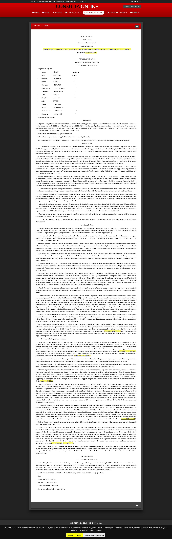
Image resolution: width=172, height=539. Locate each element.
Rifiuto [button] (79, 535)
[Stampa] (137, 26)
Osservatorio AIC (91, 52)
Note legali (97, 523)
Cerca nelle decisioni (133, 6)
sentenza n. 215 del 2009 (127, 351)
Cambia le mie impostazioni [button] (94, 535)
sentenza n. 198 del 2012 (112, 331)
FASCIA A (52, 1)
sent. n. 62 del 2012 (46, 381)
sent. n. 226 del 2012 (128, 419)
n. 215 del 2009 (68, 443)
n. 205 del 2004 (56, 443)
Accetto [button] (70, 535)
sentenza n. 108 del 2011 (82, 355)
